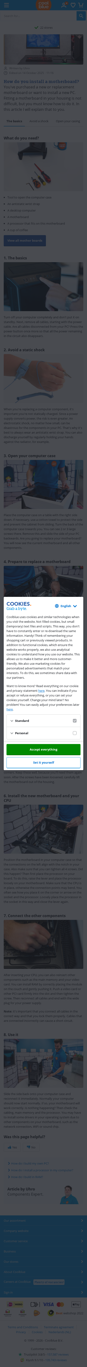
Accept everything (43, 749)
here (41, 691)
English (66, 606)
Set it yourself (43, 762)
